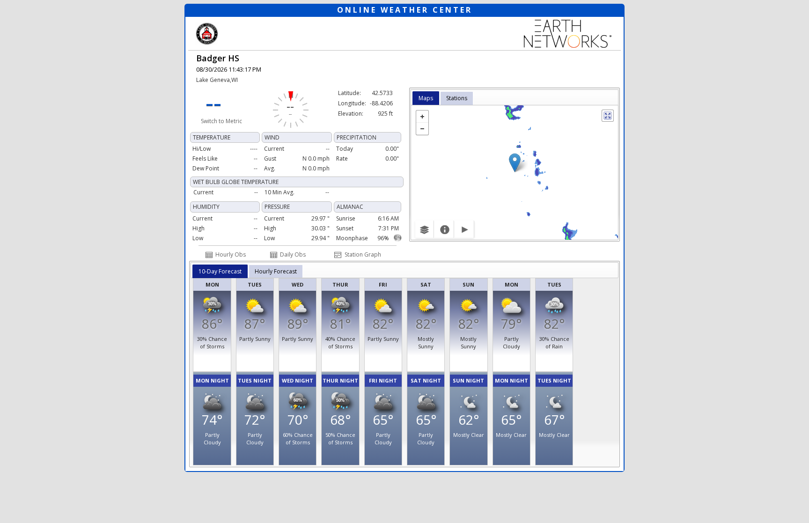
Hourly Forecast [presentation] (276, 271)
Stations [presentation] (456, 98)
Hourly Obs (230, 254)
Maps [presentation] (426, 98)
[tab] (425, 98)
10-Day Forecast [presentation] (220, 271)
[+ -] (514, 172)
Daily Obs (293, 254)
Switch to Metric (221, 121)
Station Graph (363, 254)
